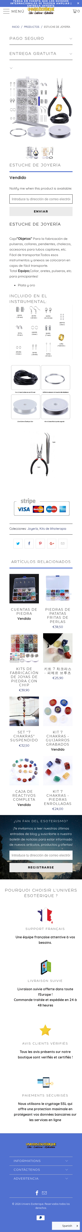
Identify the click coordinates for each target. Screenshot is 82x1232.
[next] (68, 107)
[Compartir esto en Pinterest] (40, 543)
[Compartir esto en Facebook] (29, 543)
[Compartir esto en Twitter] (17, 543)
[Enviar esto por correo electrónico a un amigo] (62, 543)
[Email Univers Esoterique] (44, 1193)
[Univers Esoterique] (41, 11)
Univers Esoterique (32, 1203)
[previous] (13, 107)
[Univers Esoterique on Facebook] (37, 1193)
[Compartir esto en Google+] (51, 543)
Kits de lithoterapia (53, 529)
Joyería (32, 529)
